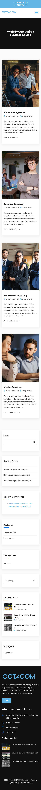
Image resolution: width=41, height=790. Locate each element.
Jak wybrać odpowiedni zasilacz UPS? (18, 481)
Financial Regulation (15, 112)
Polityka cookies (26, 783)
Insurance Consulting (15, 295)
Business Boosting (13, 204)
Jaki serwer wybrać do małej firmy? (17, 469)
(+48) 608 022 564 (13, 723)
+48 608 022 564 (21, 5)
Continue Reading (11, 138)
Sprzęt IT (7, 563)
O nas (6, 700)
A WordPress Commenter (18, 504)
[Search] (33, 580)
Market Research (13, 387)
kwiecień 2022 (10, 532)
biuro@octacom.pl (22, 2)
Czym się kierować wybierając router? (17, 475)
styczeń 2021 (10, 539)
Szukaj (6, 436)
